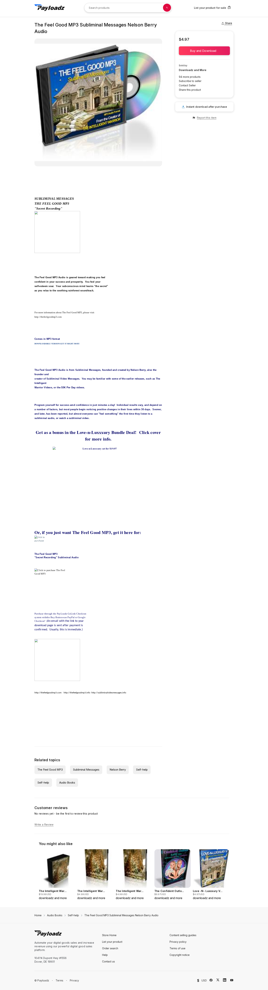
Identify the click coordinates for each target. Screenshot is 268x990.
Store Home (109, 935)
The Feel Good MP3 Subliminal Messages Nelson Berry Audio (121, 915)
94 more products (190, 76)
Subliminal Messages (86, 769)
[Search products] (167, 8)
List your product (112, 941)
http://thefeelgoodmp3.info (77, 693)
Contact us (108, 961)
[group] (57, 874)
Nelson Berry (118, 769)
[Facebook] (211, 980)
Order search (110, 948)
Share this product (190, 89)
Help (105, 954)
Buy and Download (204, 51)
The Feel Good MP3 (50, 769)
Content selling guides (183, 935)
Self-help (142, 769)
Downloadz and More (192, 70)
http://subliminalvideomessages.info (108, 693)
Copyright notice (180, 954)
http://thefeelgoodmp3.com (48, 316)
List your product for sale (210, 7)
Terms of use (177, 948)
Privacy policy (178, 941)
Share (228, 23)
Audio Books (67, 782)
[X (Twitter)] (217, 979)
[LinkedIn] (224, 980)
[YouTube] (232, 980)
